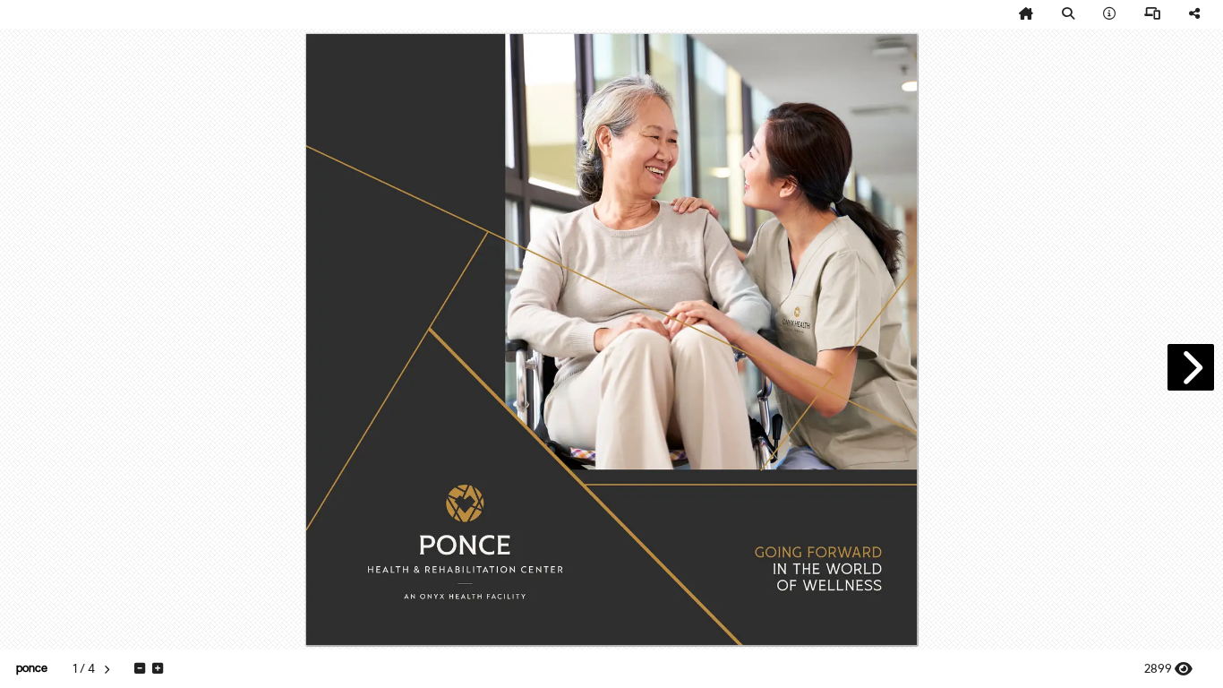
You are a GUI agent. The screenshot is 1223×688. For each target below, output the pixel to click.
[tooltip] (1026, 14)
